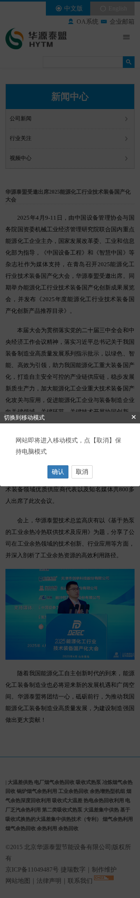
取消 (82, 471)
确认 (58, 471)
